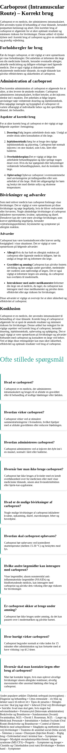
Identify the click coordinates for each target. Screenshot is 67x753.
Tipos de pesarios (40, 701)
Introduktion (31, 720)
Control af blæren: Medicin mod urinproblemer (30, 725)
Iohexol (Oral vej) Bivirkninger (49, 705)
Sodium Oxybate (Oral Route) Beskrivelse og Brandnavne (32, 722)
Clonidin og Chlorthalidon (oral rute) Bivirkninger (27, 745)
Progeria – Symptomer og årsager (43, 742)
